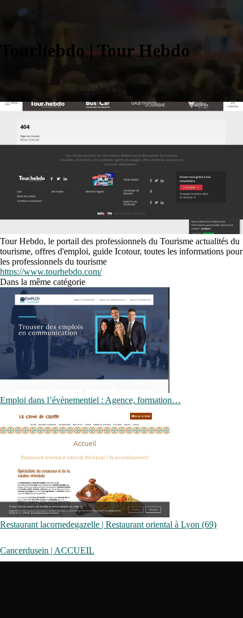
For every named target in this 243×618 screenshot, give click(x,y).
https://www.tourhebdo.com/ (51, 271)
